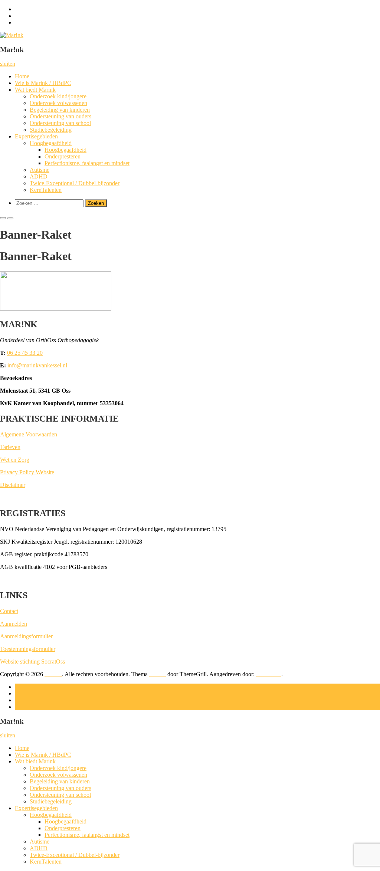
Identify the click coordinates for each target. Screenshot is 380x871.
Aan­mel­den (13, 623)
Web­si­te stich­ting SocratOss (33, 661)
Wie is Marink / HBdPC (43, 83)
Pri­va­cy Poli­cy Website (27, 472)
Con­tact (9, 611)
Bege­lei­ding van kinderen (60, 110)
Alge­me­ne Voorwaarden (28, 434)
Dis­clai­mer (12, 485)
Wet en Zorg (14, 459)
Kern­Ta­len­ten (46, 190)
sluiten (7, 63)
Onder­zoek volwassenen (58, 103)
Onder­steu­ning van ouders (60, 116)
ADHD (39, 176)
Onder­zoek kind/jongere (58, 96)
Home (22, 76)
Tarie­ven (10, 447)
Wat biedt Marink (35, 89)
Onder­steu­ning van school (60, 123)
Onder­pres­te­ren (63, 156)
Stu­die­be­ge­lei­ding (51, 130)
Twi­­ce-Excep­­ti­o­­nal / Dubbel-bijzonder (74, 183)
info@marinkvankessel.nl (37, 365)
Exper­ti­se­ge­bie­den (36, 136)
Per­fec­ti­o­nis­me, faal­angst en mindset (87, 163)
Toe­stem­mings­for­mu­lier (27, 649)
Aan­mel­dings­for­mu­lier (26, 636)
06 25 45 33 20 (25, 353)
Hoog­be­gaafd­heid (51, 143)
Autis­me (39, 170)
